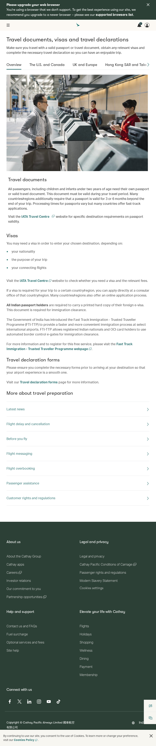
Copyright (12, 722)
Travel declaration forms (39, 382)
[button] (148, 65)
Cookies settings (91, 588)
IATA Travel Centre (38, 216)
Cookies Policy (24, 740)
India (142, 722)
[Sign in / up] (147, 25)
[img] (148, 4)
